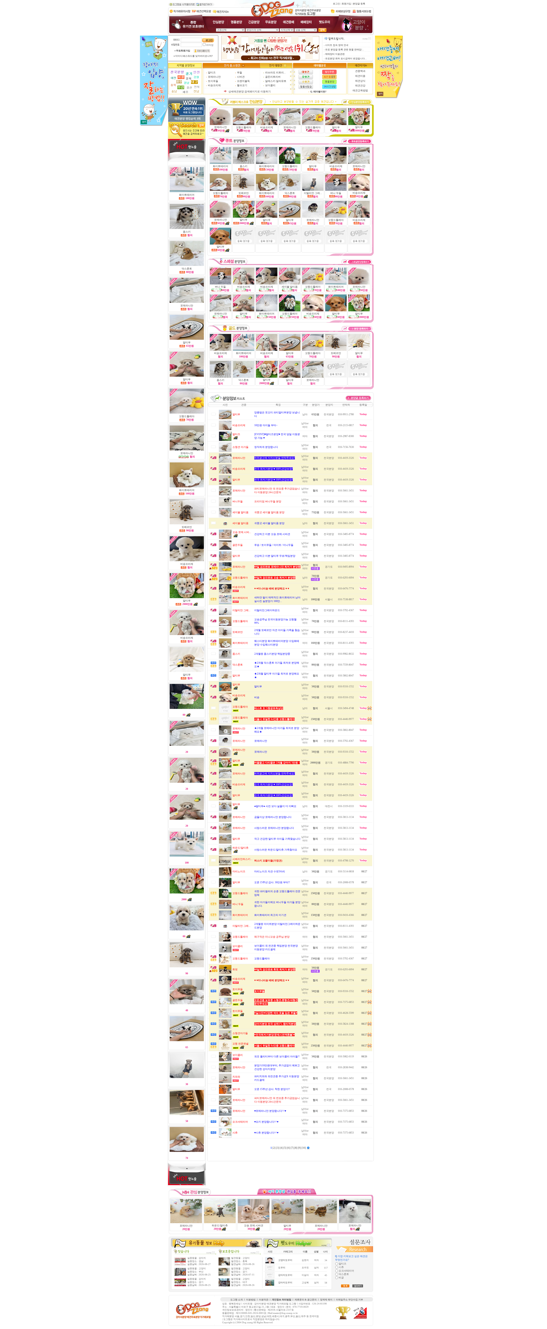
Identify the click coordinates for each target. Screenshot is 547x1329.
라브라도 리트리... (275, 72)
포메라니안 (214, 76)
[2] (274, 1147)
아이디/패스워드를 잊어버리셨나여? (194, 56)
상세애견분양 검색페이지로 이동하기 (249, 91)
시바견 (241, 76)
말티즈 (212, 72)
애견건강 (360, 85)
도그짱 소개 (236, 1299)
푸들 (239, 72)
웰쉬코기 (242, 85)
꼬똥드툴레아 (220, 193)
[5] (285, 1147)
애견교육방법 (360, 90)
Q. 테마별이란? (318, 91)
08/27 (364, 871)
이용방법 (251, 1299)
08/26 (364, 1056)
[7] (292, 1147)
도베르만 (187, 527)
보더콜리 (270, 85)
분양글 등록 (359, 4)
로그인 (336, 4)
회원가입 (346, 4)
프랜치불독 (243, 81)
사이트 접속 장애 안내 (336, 45)
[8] (296, 1147)
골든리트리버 (273, 76)
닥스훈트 (187, 268)
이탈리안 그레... (313, 193)
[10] (303, 1147)
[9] (299, 1147)
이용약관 (263, 1299)
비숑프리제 (214, 85)
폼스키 (187, 231)
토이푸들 (213, 81)
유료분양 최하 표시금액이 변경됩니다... (346, 58)
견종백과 (360, 71)
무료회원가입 (183, 51)
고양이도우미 (285, 1260)
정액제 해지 (326, 1299)
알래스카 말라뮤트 (275, 81)
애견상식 (360, 80)
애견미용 (360, 75)
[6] (289, 1147)
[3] (278, 1147)
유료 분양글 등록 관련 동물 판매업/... (344, 49)
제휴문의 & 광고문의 (306, 1299)
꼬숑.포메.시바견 (253, 1225)
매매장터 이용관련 (335, 54)
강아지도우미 (285, 1275)
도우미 (281, 1267)
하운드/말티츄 (220, 1225)
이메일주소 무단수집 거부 (349, 1299)
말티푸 (187, 342)
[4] (281, 1147)
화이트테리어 (186, 490)
